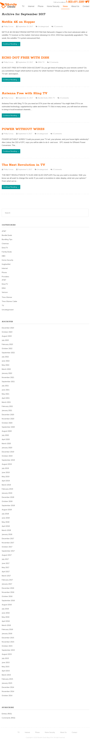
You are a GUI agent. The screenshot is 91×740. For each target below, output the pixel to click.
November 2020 (8, 419)
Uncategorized (43, 26)
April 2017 (6, 571)
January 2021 (7, 410)
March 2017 (6, 576)
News (65, 6)
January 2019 (7, 493)
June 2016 (5, 613)
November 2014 (8, 691)
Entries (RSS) (7, 714)
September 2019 (8, 460)
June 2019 (5, 472)
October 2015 (7, 646)
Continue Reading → (11, 44)
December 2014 (8, 687)
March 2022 (6, 369)
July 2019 (5, 468)
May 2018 (5, 522)
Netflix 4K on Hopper (18, 22)
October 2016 (7, 596)
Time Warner (7, 297)
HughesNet (6, 264)
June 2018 (5, 518)
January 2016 (7, 633)
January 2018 (7, 534)
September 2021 (8, 381)
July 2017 (5, 559)
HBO (3, 256)
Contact (86, 6)
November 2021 (8, 377)
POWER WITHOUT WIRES (23, 129)
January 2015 (7, 683)
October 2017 (7, 547)
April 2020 (6, 439)
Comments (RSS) (8, 718)
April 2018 (6, 526)
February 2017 (7, 580)
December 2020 (8, 414)
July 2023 (5, 340)
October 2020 (7, 423)
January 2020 (7, 448)
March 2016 (6, 625)
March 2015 (6, 675)
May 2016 (5, 617)
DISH (40, 62)
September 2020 (8, 427)
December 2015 (8, 638)
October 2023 (7, 332)
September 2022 (8, 353)
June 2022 (5, 361)
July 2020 (5, 435)
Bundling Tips (7, 239)
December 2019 (8, 452)
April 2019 (6, 481)
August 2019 (7, 464)
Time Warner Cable (9, 301)
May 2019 (5, 476)
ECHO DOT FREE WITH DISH (25, 58)
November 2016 (8, 592)
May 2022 (5, 365)
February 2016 (7, 629)
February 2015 (7, 679)
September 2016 (8, 600)
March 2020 (6, 443)
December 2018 (8, 497)
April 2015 (6, 671)
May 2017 (5, 567)
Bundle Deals (43, 98)
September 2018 (8, 505)
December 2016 (8, 588)
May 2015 (5, 667)
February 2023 (7, 344)
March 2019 (6, 485)
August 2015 (7, 654)
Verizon (5, 292)
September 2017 (8, 551)
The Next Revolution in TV (23, 165)
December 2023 (8, 328)
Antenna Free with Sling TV (24, 93)
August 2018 (7, 510)
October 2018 (7, 501)
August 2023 (7, 336)
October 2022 (7, 348)
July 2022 (5, 357)
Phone (40, 6)
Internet (31, 6)
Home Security (53, 6)
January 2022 (7, 373)
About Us (75, 6)
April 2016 (6, 621)
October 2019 (7, 456)
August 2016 (7, 605)
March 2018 (6, 530)
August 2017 (7, 555)
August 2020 (7, 431)
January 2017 (7, 584)
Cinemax (5, 243)
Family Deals (7, 252)
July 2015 (5, 658)
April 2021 (6, 398)
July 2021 (5, 386)
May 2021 (5, 394)
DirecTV (5, 248)
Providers (5, 277)
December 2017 (8, 538)
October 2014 (7, 695)
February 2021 (7, 406)
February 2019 (7, 489)
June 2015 (5, 662)
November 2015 (8, 642)
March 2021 (6, 402)
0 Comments (58, 26)
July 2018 (5, 514)
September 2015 (8, 650)
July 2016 (5, 609)
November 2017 (8, 543)
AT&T (4, 231)
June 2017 (5, 563)
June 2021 (5, 390)
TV (23, 6)
